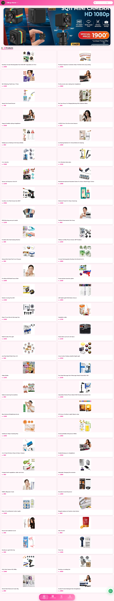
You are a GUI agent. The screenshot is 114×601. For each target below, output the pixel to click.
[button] (56, 43)
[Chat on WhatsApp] (111, 591)
